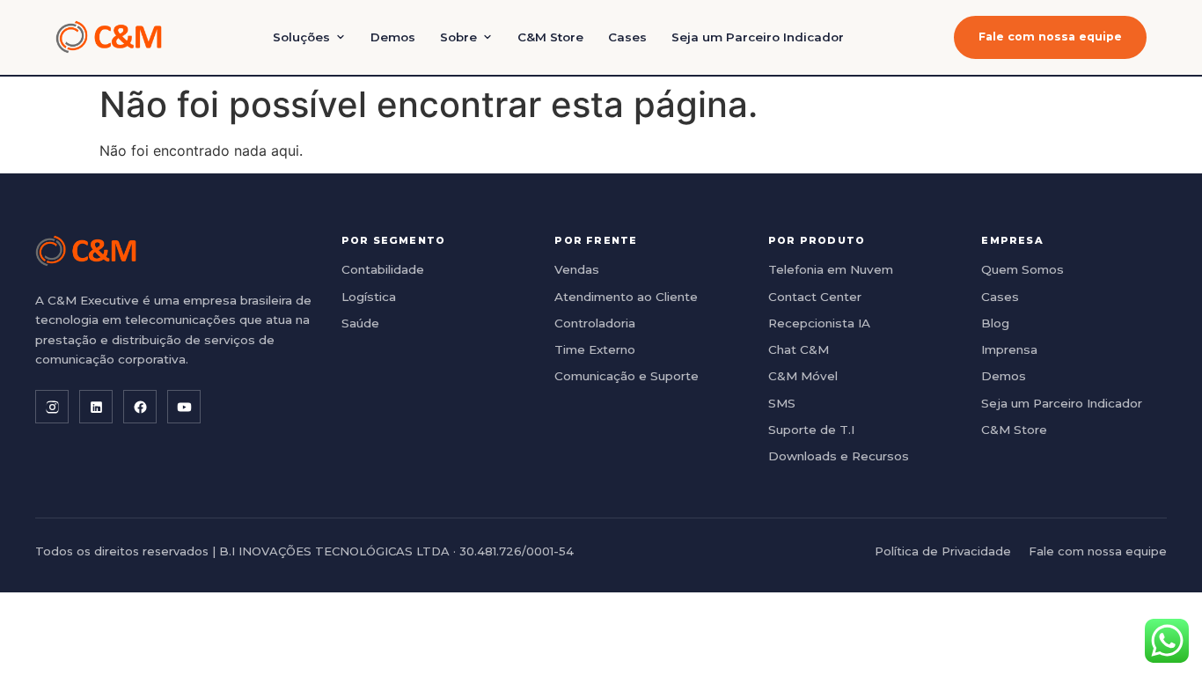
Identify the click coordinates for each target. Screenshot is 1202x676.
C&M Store (550, 37)
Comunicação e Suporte (626, 376)
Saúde (360, 323)
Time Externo (594, 349)
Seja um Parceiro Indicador (757, 37)
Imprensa (1009, 349)
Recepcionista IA (819, 323)
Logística (368, 297)
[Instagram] (52, 406)
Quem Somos (1022, 269)
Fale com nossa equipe (1050, 36)
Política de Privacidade (943, 551)
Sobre (458, 37)
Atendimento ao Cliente (626, 297)
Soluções (301, 37)
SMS (781, 403)
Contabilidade (382, 269)
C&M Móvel (803, 376)
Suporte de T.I (811, 429)
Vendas (576, 269)
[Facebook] (140, 406)
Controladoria (594, 323)
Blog (995, 323)
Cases (627, 37)
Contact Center (814, 297)
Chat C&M (798, 349)
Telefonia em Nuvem (830, 269)
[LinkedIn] (96, 406)
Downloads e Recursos (838, 456)
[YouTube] (184, 406)
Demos (392, 37)
